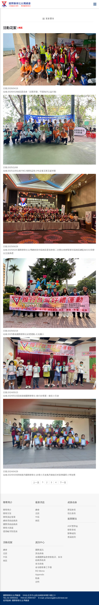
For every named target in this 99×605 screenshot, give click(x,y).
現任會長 (72, 513)
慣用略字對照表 (10, 531)
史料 (37, 582)
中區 (37, 517)
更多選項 (50, 18)
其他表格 (39, 553)
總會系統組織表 (10, 520)
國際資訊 (39, 550)
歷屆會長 (72, 510)
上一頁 (36, 482)
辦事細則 (72, 533)
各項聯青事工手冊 (43, 567)
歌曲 (37, 578)
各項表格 (39, 564)
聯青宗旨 (7, 513)
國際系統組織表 (10, 524)
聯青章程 (72, 530)
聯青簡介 (7, 510)
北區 (37, 513)
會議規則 (72, 537)
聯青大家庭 (8, 528)
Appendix (39, 574)
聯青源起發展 (9, 517)
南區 (37, 520)
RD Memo (40, 571)
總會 (37, 510)
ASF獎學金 (73, 526)
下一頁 (63, 482)
